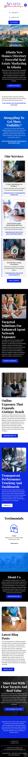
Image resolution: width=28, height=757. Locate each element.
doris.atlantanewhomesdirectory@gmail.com (14, 749)
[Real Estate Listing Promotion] (14, 249)
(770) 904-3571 (15, 12)
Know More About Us (10, 435)
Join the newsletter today (14, 709)
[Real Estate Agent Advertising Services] (14, 210)
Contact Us (7, 505)
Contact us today (14, 85)
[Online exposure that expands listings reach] (14, 384)
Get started (14, 22)
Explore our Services (10, 361)
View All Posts (8, 669)
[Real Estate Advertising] (14, 618)
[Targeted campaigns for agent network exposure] (14, 306)
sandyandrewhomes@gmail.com (15, 747)
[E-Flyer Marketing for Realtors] (14, 171)
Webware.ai (17, 755)
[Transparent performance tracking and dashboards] (14, 459)
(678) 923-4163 (15, 17)
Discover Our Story (14, 596)
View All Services (14, 280)
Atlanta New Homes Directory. (19, 753)
